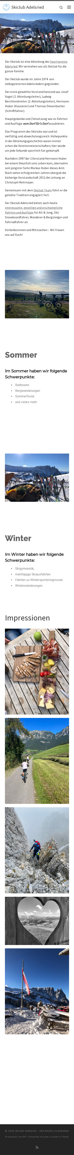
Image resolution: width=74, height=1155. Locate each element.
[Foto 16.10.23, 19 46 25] (37, 920)
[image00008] (37, 1069)
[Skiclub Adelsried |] (6, 6)
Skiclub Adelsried (26, 1131)
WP (24, 1136)
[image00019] (37, 850)
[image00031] (37, 991)
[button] (5, 33)
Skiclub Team (43, 190)
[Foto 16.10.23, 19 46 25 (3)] (37, 761)
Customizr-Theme (59, 1136)
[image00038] (37, 671)
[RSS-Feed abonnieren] (37, 1147)
